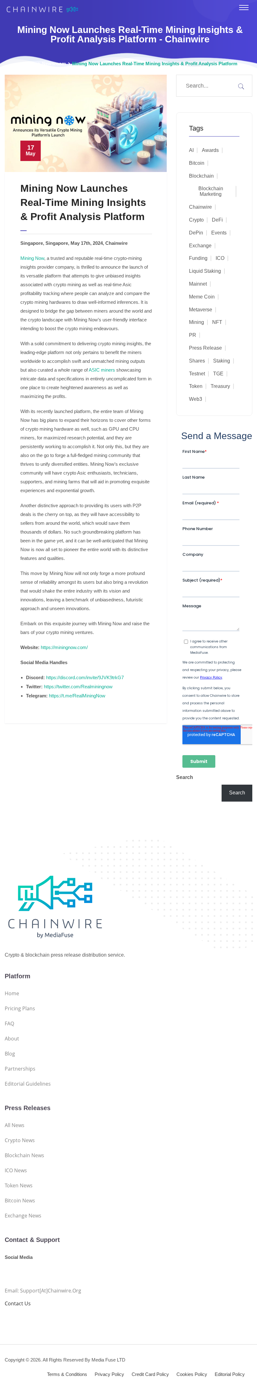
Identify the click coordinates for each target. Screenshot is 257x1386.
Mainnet (198, 284)
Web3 (195, 399)
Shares (197, 360)
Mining (196, 322)
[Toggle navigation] (243, 7)
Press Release (205, 348)
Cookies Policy (191, 1374)
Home (29, 63)
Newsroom (54, 63)
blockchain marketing (210, 191)
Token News (19, 1185)
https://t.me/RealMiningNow (77, 695)
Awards (210, 150)
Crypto (196, 220)
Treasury (220, 386)
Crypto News (20, 1140)
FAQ (9, 1023)
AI (191, 150)
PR (192, 335)
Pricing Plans (20, 1008)
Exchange (200, 245)
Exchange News (23, 1215)
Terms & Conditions (67, 1374)
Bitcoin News (20, 1200)
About (12, 1038)
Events (219, 232)
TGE (218, 373)
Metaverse (200, 309)
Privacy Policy (109, 1374)
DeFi (217, 220)
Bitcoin (196, 163)
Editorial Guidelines (28, 1083)
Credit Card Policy (150, 1374)
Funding (198, 258)
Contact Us (18, 1303)
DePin (196, 232)
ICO (220, 258)
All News (14, 1125)
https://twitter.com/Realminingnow (78, 686)
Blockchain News (24, 1155)
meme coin (202, 296)
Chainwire (200, 207)
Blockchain (201, 176)
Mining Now (32, 258)
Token (195, 386)
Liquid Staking (205, 271)
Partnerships (20, 1068)
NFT (217, 322)
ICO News (16, 1170)
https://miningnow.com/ (64, 647)
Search (184, 777)
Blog (10, 1053)
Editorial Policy (230, 1374)
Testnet (197, 373)
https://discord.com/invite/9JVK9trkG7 (85, 677)
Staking (221, 360)
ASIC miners (102, 370)
